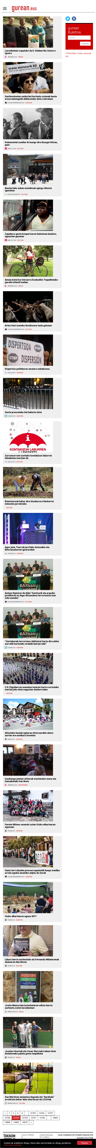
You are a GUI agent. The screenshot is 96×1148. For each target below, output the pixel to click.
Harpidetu (85, 44)
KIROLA (20, 57)
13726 (41, 1113)
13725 (33, 1113)
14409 (16, 1122)
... (26, 1113)
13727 (50, 1113)
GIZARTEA (29, 103)
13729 (16, 1118)
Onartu (84, 1142)
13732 (42, 1118)
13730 (25, 1118)
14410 (25, 1122)
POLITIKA (29, 602)
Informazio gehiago (13, 1145)
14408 (7, 1122)
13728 (7, 1118)
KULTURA (20, 148)
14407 (55, 1118)
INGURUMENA (23, 785)
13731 (33, 1118)
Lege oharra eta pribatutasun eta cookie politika (75, 1136)
